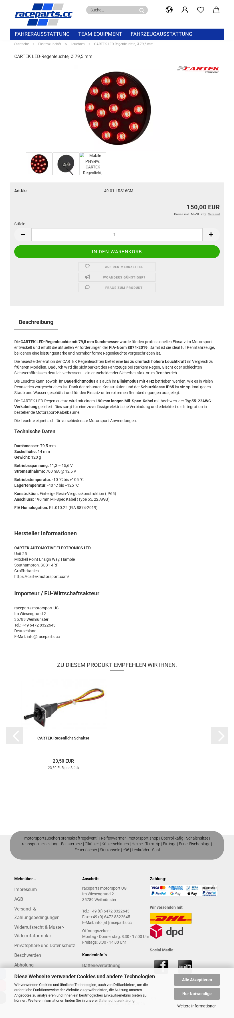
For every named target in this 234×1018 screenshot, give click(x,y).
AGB (18, 899)
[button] (169, 10)
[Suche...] (142, 10)
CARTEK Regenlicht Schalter (63, 738)
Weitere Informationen (197, 1006)
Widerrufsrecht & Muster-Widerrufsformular (39, 931)
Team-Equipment (100, 34)
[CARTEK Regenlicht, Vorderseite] (117, 108)
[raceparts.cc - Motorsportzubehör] (45, 14)
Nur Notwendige (197, 993)
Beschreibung (36, 322)
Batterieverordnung (101, 965)
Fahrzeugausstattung (161, 34)
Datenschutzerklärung (116, 1000)
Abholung (24, 965)
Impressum (25, 889)
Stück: (19, 224)
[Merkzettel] (200, 10)
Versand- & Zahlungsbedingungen (37, 913)
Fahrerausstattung (42, 34)
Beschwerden (27, 955)
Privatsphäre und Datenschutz (44, 945)
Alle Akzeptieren (197, 979)
